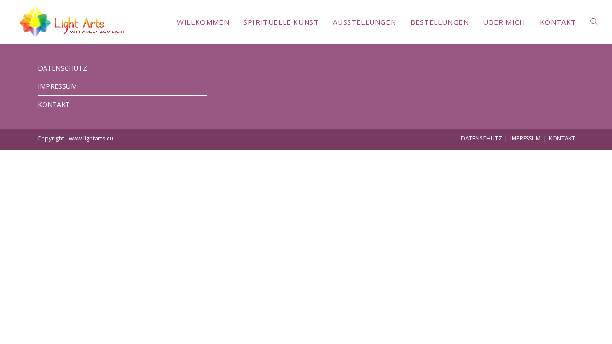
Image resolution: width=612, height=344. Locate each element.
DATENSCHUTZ (62, 68)
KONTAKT (54, 104)
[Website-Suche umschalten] (594, 22)
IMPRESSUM (57, 86)
